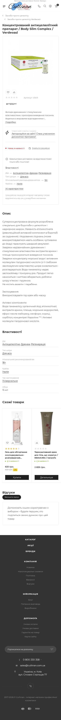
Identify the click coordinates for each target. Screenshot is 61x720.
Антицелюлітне (21, 173)
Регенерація (44, 173)
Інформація (30, 594)
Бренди (30, 551)
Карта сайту (30, 636)
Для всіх (24, 176)
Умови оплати (31, 624)
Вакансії (30, 580)
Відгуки (30, 584)
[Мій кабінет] (50, 6)
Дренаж (33, 173)
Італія (19, 183)
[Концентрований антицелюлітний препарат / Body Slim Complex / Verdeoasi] (30, 62)
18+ (46, 180)
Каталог (30, 539)
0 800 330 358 (31, 660)
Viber (30, 686)
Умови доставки (31, 628)
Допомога (30, 618)
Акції (30, 545)
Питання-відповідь (30, 604)
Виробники (30, 608)
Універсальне (10, 380)
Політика (30, 575)
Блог (30, 600)
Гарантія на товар (31, 632)
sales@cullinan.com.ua (32, 665)
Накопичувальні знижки (30, 571)
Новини (30, 567)
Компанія (30, 561)
